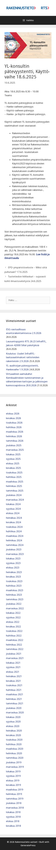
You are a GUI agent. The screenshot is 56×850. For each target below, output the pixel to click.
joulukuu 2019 (13, 762)
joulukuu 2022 (13, 603)
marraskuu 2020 (15, 712)
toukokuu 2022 (14, 630)
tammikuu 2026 (14, 440)
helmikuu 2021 (14, 698)
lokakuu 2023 (13, 558)
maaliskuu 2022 (14, 640)
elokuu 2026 (12, 413)
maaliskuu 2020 (14, 748)
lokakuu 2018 (13, 812)
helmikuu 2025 (14, 486)
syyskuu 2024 (13, 508)
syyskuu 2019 (13, 775)
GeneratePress (28, 845)
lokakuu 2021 (13, 662)
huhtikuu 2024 (14, 531)
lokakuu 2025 (13, 454)
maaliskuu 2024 (14, 535)
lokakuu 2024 (13, 504)
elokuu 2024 (12, 513)
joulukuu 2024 (13, 495)
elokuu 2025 (12, 463)
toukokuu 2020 (14, 739)
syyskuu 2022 (13, 617)
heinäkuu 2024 (14, 517)
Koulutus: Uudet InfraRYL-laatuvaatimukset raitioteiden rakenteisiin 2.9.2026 (22, 357)
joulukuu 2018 (13, 803)
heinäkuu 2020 (14, 730)
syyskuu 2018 (13, 816)
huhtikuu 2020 (14, 744)
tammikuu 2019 (14, 798)
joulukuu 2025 (13, 445)
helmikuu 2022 (14, 644)
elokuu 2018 (12, 821)
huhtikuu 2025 (14, 476)
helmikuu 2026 (14, 436)
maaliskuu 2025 (14, 481)
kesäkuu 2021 (13, 680)
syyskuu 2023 (13, 563)
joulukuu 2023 (13, 549)
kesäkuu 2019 (13, 784)
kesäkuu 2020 (13, 735)
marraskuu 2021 (15, 658)
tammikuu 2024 (14, 545)
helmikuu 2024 (14, 540)
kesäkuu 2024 (13, 522)
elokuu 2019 (12, 780)
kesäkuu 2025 (13, 467)
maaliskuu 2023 (14, 590)
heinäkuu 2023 (14, 572)
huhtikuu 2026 (14, 427)
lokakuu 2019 (13, 771)
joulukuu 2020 (13, 708)
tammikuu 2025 (14, 490)
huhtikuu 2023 (14, 585)
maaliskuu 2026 (14, 431)
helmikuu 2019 (14, 794)
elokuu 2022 (12, 621)
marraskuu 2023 (15, 554)
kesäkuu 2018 (13, 825)
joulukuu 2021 (13, 653)
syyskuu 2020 (13, 721)
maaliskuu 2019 (14, 789)
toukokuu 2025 (14, 472)
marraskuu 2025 (15, 449)
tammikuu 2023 (14, 599)
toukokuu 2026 (14, 422)
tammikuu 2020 (14, 757)
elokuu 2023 (12, 567)
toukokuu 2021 (14, 685)
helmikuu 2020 (14, 753)
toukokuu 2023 (14, 581)
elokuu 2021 (12, 671)
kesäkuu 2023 (13, 576)
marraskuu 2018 (15, 807)
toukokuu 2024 (14, 526)
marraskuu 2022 (15, 608)
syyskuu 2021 (13, 667)
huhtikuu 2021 (14, 689)
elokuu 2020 (12, 726)
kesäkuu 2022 (13, 626)
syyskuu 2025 (13, 458)
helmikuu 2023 (14, 594)
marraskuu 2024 (15, 499)
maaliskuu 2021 (14, 694)
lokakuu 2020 (13, 717)
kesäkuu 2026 (13, 418)
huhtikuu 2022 (14, 635)
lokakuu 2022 (13, 612)
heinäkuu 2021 (14, 676)
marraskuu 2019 (15, 766)
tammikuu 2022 (14, 649)
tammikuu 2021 (14, 703)
